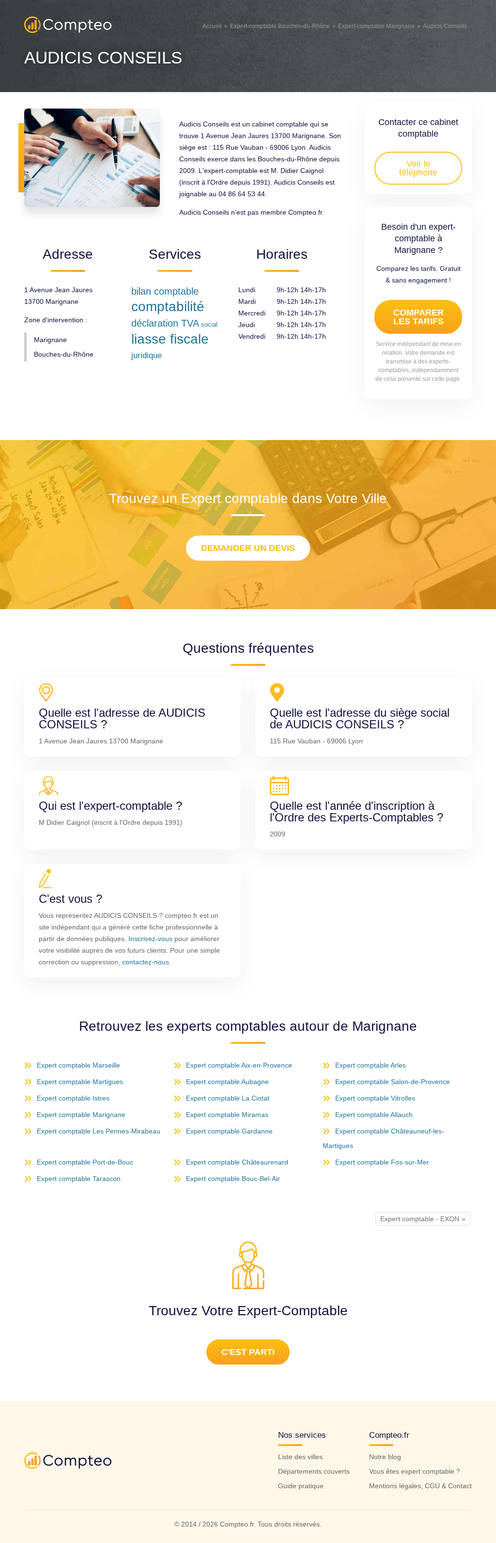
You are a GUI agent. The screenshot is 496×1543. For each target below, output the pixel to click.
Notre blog (385, 1457)
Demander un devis (248, 548)
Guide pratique (301, 1486)
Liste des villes (300, 1457)
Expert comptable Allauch (374, 1114)
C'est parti (248, 1352)
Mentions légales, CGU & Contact (420, 1486)
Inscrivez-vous (150, 939)
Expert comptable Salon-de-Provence (392, 1082)
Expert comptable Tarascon (79, 1178)
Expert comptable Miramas (227, 1114)
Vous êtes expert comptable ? (414, 1471)
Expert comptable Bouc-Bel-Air (233, 1178)
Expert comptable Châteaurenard (237, 1162)
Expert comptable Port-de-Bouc (85, 1162)
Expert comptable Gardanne (229, 1131)
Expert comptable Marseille (78, 1065)
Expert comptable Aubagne (227, 1082)
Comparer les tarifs (418, 317)
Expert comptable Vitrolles (375, 1098)
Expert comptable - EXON (419, 1219)
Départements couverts (314, 1471)
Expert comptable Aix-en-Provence (239, 1065)
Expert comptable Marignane (81, 1114)
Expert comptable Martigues (80, 1082)
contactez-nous (145, 962)
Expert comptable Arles (370, 1065)
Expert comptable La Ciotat (227, 1098)
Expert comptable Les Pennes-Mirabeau (98, 1131)
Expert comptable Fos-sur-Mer (382, 1162)
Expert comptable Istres (73, 1098)
